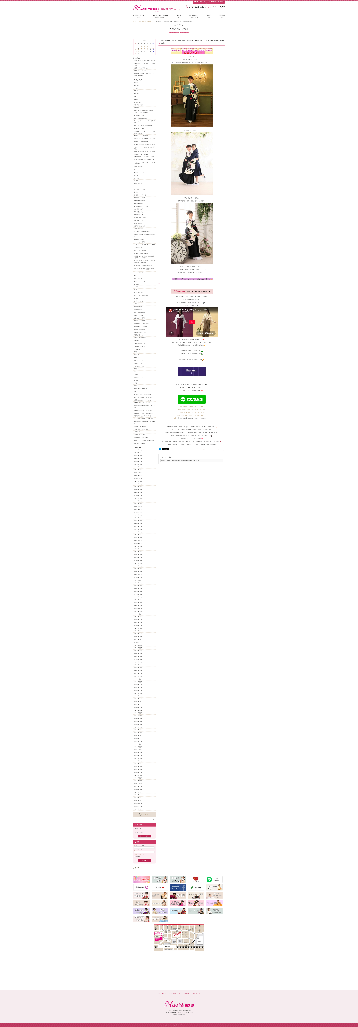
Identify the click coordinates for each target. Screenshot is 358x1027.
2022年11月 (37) (138, 577)
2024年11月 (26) (138, 509)
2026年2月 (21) (138, 467)
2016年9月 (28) (138, 786)
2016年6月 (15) (138, 795)
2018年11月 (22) (138, 713)
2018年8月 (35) (138, 721)
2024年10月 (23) (138, 512)
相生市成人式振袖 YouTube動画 (142, 400)
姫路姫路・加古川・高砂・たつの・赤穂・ (191, 406)
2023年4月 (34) (138, 563)
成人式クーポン (138, 102)
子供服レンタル (138, 369)
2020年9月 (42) (138, 650)
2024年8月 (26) (138, 518)
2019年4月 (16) (138, 699)
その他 (135, 386)
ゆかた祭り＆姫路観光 (139, 443)
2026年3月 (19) (138, 464)
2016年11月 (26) (138, 781)
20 (147, 49)
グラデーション (138, 304)
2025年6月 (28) (138, 489)
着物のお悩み (137, 107)
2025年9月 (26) (138, 481)
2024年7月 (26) (138, 520)
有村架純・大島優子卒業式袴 (141, 253)
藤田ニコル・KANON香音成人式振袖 (143, 125)
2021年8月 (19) (138, 619)
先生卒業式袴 (137, 340)
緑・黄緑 (136, 192)
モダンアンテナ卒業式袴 (140, 250)
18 (141, 49)
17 (138, 49)
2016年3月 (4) (137, 797)
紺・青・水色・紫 (138, 301)
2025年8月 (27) (138, 484)
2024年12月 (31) (138, 506)
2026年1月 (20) (138, 470)
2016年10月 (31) (138, 783)
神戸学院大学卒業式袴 (139, 329)
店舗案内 (186, 993)
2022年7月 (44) (138, 588)
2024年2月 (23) (138, 535)
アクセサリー (137, 88)
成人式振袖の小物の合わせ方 (141, 206)
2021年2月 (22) (138, 636)
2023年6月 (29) (138, 557)
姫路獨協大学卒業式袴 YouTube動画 (143, 413)
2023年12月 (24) (138, 540)
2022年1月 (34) (138, 605)
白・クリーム (137, 180)
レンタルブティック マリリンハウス (201, 448)
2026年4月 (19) (138, 461)
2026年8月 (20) (138, 450)
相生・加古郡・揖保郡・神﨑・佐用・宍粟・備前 (191, 409)
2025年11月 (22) (138, 475)
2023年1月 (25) (138, 571)
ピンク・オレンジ (138, 292)
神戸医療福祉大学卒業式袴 (140, 326)
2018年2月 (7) (137, 738)
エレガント (136, 175)
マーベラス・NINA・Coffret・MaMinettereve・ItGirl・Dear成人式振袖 (144, 155)
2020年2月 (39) (138, 670)
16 (135, 49)
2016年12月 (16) (138, 778)
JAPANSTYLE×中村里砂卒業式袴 (142, 231)
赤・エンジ (136, 178)
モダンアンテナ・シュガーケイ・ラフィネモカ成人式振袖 (144, 132)
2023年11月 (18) (138, 543)
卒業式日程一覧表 (138, 105)
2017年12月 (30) (138, 744)
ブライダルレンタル (139, 366)
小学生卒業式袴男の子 (139, 346)
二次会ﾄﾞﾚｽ (136, 383)
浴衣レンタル (137, 93)
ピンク (135, 186)
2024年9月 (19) (138, 515)
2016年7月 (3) (137, 792)
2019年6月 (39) (138, 693)
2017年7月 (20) (138, 758)
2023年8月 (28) (138, 552)
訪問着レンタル (138, 352)
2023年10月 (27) (138, 546)
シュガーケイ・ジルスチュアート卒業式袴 (144, 244)
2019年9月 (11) (138, 684)
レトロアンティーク (139, 172)
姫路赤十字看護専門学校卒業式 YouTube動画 (144, 406)
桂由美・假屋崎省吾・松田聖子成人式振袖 (144, 151)
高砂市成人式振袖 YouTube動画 (142, 394)
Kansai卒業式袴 (138, 247)
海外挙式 (136, 380)
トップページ (162, 993)
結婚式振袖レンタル (139, 214)
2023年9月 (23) (138, 549)
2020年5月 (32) (138, 662)
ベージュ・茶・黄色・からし (141, 295)
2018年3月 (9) (137, 735)
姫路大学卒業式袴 (138, 315)
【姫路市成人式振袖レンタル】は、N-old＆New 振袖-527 (144, 74)
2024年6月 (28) (138, 523)
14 (150, 48)
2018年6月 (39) (138, 727)
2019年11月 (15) (138, 679)
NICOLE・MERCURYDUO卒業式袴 (143, 265)
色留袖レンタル (138, 357)
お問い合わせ (196, 993)
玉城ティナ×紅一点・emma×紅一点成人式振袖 (144, 121)
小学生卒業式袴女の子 (139, 343)
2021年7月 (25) (138, 622)
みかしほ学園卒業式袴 (139, 312)
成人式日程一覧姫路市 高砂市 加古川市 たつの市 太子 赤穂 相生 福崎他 (144, 111)
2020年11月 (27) (138, 645)
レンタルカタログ (175, 993)
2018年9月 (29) (138, 718)
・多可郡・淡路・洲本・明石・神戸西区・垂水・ (191, 412)
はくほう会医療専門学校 (140, 338)
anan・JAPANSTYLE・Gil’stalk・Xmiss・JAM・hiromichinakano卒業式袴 (144, 269)
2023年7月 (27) (138, 554)
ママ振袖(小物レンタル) (140, 217)
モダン (135, 169)
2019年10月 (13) (138, 682)
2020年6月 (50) (138, 659)
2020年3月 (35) (138, 667)
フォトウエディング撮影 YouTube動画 (144, 440)
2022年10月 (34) (138, 580)
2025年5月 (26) (138, 492)
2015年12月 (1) (138, 803)
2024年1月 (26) (138, 537)
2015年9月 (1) (137, 809)
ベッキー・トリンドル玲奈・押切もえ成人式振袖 (144, 148)
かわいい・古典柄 (138, 273)
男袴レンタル (137, 349)
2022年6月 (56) (138, 591)
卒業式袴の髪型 (138, 306)
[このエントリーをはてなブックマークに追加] (160, 449)
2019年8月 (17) (138, 687)
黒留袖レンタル (138, 355)
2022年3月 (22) (138, 600)
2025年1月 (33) (138, 503)
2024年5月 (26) (138, 526)
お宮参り (136, 374)
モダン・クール (138, 278)
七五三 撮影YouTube (139, 432)
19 (144, 49)
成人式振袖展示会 (138, 212)
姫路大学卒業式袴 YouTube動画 (142, 416)
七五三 (135, 371)
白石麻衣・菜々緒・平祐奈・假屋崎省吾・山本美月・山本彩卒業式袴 (144, 257)
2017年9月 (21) (138, 752)
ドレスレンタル (138, 363)
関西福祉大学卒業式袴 (139, 320)
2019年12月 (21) (138, 676)
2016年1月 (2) (137, 800)
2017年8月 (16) (138, 755)
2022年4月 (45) (138, 597)
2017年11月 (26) (138, 747)
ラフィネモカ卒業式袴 (139, 242)
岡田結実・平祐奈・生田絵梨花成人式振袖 (144, 138)
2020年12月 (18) (138, 642)
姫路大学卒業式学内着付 (140, 226)
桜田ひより (136, 85)
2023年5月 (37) (138, 560)
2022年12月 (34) (138, 574)
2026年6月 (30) (138, 455)
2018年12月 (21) (138, 710)
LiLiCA (135, 96)
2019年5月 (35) (138, 696)
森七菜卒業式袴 (138, 223)
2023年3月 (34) (138, 566)
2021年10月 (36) (138, 614)
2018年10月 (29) (138, 715)
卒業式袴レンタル (138, 220)
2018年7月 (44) (138, 724)
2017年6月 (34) (138, 761)
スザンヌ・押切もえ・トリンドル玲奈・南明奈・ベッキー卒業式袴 (144, 261)
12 (144, 48)
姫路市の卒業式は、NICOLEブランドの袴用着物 (144, 64)
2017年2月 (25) (138, 772)
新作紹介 (136, 90)
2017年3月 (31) (138, 769)
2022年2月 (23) (138, 602)
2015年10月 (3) (138, 806)
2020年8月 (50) (138, 653)
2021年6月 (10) (138, 625)
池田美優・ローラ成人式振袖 (141, 141)
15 (153, 48)
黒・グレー (136, 289)
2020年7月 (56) (138, 656)
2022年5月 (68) (138, 594)
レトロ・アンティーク (139, 281)
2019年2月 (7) (137, 704)
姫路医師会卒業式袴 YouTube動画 (143, 410)
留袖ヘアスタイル (138, 360)
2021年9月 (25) (138, 617)
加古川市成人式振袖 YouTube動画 (143, 397)
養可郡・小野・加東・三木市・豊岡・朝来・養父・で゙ (191, 415)
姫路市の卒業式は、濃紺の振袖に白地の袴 (144, 60)
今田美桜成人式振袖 (139, 128)
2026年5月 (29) (138, 458)
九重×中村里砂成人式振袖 (140, 118)
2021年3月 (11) (138, 634)
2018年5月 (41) (138, 730)
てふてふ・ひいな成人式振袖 (141, 135)
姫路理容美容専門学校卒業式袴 (141, 323)
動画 (135, 391)
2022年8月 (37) (138, 585)
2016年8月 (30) (138, 789)
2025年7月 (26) (138, 487)
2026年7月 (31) (138, 453)
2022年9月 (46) (138, 583)
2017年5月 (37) (138, 764)
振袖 (175, 418)
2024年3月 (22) (138, 532)
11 (141, 48)
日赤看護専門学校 (138, 335)
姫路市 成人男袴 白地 (140, 71)
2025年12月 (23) (138, 472)
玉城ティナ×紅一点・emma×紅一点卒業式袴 (144, 235)
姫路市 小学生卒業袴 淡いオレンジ (143, 68)
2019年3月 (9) (137, 701)
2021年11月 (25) (138, 611)
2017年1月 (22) (138, 775)
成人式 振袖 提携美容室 (140, 388)
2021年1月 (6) (137, 639)
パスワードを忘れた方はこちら (140, 854)
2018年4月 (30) (138, 732)
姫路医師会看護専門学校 (140, 332)
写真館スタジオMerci (139, 377)
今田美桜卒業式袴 (138, 229)
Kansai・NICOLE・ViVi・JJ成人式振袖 (144, 159)
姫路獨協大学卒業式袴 (139, 318)
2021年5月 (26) (138, 628)
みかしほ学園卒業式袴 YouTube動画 (143, 419)
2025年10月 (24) (138, 478)
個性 (135, 275)
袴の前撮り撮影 (138, 309)
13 (147, 48)
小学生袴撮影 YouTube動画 (141, 429)
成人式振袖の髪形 (138, 203)
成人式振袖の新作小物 (139, 197)
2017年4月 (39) (138, 766)
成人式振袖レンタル (139, 115)
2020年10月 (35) (138, 648)
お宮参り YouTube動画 (139, 434)
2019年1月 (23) (138, 707)
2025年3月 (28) (138, 498)
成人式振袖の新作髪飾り (140, 200)
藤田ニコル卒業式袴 (139, 239)
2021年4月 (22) (138, 631)
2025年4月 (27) (138, 495)
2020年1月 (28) (138, 673)
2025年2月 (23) (138, 501)
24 (138, 51)
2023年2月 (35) (138, 568)
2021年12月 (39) (138, 608)
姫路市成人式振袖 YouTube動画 (142, 402)
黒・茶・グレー (138, 183)
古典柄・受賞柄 (138, 166)
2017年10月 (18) (138, 749)
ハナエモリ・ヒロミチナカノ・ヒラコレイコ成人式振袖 (144, 163)
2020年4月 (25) (138, 665)
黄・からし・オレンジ (139, 189)
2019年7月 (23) (138, 690)
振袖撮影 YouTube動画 (140, 426)
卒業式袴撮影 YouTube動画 (141, 437)
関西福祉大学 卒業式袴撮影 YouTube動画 (144, 422)
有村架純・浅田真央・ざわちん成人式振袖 (144, 144)
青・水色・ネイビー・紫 (140, 195)
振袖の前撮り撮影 (138, 209)
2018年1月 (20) (138, 741)
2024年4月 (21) (138, 529)
